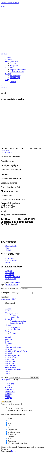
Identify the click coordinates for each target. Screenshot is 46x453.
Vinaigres (8, 398)
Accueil (8, 309)
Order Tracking (10, 367)
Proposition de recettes (18, 321)
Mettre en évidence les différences (20, 410)
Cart (6, 345)
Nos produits (14, 317)
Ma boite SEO (15, 283)
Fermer (13, 451)
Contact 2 (8, 353)
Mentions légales (11, 357)
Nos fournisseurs (11, 361)
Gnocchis (8, 388)
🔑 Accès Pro (6, 402)
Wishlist (8, 371)
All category (9, 383)
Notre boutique (15, 329)
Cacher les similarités (15, 408)
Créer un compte (12, 285)
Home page (5, 150)
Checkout (8, 349)
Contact (8, 325)
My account (9, 359)
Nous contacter (15, 327)
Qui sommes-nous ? (12, 313)
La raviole (9, 319)
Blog (7, 331)
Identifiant (5, 297)
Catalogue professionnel (13, 347)
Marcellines (9, 390)
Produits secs (10, 392)
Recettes (13, 333)
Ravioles (8, 394)
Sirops (7, 396)
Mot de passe (6, 293)
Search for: (5, 377)
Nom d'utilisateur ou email (11, 289)
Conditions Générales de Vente (16, 351)
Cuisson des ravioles (17, 323)
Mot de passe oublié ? (8, 299)
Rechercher (34, 377)
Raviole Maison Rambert (10, 3)
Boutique (8, 311)
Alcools (8, 386)
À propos (13, 315)
